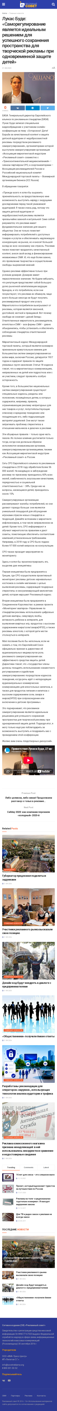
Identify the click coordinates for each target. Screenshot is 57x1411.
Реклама (28, 1396)
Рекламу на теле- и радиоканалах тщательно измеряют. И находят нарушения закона (33, 1202)
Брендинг (10, 870)
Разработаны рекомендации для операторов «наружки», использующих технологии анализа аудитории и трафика (27, 1090)
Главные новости (16, 13)
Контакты (41, 1396)
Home (4, 13)
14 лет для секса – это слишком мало (35, 1175)
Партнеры (15, 1396)
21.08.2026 (8, 883)
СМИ (4, 1396)
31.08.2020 (6, 68)
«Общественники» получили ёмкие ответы (28, 1036)
